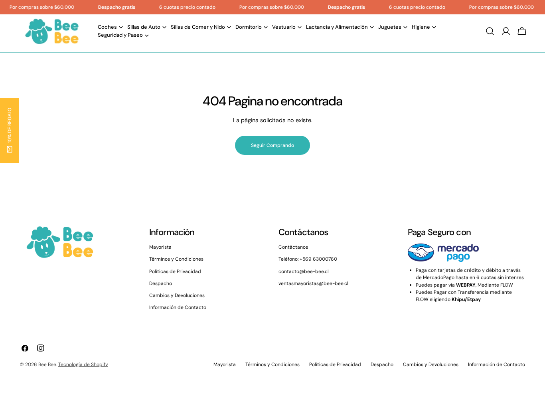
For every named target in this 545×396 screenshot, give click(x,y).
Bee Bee (47, 364)
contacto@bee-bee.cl (303, 271)
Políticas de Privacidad (175, 271)
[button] (9, 130)
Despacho (160, 283)
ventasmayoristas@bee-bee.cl (313, 283)
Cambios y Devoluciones (177, 295)
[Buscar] (490, 31)
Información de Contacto (177, 307)
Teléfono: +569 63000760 (307, 259)
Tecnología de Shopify (83, 364)
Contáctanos (293, 247)
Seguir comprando (272, 145)
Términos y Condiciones (176, 259)
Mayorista (160, 247)
